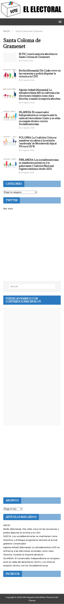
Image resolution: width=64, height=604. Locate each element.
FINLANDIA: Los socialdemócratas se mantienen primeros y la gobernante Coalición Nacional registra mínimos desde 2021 (39, 164)
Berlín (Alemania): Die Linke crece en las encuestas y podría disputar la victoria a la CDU (40, 73)
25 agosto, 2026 (27, 80)
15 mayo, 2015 (27, 60)
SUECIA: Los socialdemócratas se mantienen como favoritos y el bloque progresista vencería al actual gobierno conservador (30, 539)
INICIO (6, 525)
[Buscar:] (32, 286)
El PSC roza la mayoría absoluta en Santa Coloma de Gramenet (38, 55)
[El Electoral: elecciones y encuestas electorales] (32, 16)
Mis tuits (8, 208)
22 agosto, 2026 (27, 127)
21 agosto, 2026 (27, 150)
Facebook (13, 573)
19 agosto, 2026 (27, 172)
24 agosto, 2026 (27, 102)
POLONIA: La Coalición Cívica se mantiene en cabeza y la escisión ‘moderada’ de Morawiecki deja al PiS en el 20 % (38, 142)
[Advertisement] (32, 246)
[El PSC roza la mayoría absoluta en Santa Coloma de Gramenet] (9, 57)
